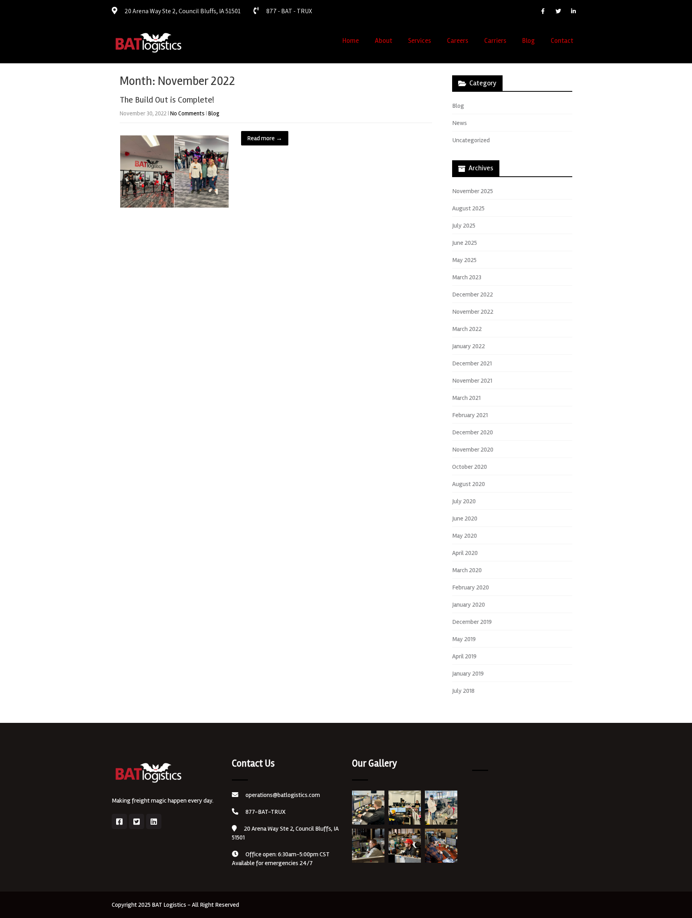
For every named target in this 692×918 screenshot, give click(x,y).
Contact (562, 40)
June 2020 (464, 518)
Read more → (264, 138)
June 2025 (464, 243)
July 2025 (463, 226)
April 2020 (465, 553)
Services (419, 40)
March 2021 (466, 398)
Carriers (495, 40)
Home (350, 40)
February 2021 (470, 415)
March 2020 (467, 570)
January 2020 (468, 605)
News (459, 123)
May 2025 (464, 260)
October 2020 (469, 467)
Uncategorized (471, 140)
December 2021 (472, 363)
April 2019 (464, 656)
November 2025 (472, 191)
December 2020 (472, 432)
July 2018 (463, 691)
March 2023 (466, 277)
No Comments (187, 113)
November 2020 (472, 450)
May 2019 (464, 639)
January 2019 (468, 674)
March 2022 (467, 329)
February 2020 (470, 587)
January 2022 (468, 346)
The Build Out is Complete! (167, 100)
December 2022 (472, 295)
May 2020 (464, 536)
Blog (528, 40)
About (383, 40)
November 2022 (472, 312)
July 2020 (464, 501)
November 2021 (472, 381)
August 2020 (468, 484)
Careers (457, 40)
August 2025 (468, 208)
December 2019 (472, 622)
